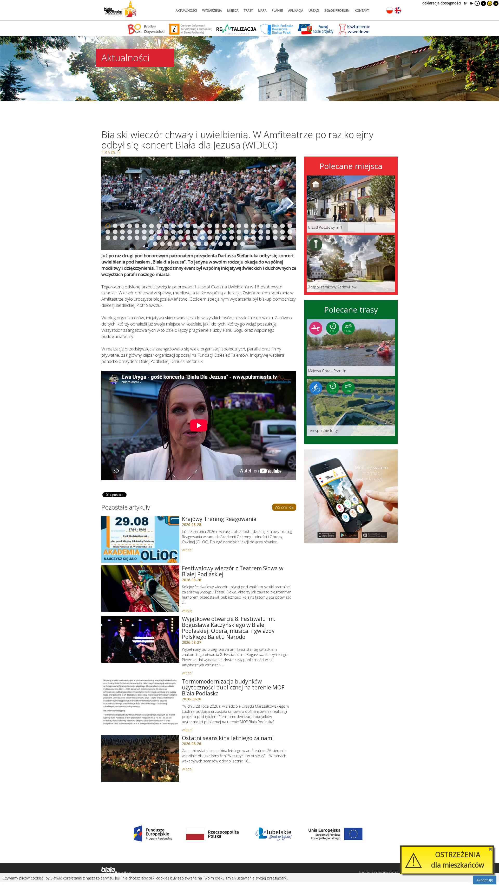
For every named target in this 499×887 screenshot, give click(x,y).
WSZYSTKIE (284, 507)
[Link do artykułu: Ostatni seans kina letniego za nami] (140, 758)
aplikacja (295, 10)
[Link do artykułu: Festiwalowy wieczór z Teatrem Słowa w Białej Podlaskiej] (140, 588)
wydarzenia (212, 10)
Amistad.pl (390, 872)
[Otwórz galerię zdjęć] (198, 203)
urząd (313, 10)
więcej (187, 549)
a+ (465, 3)
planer (277, 10)
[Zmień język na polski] (389, 10)
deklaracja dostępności (441, 3)
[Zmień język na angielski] (398, 10)
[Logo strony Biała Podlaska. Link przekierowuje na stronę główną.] (120, 9)
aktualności (186, 10)
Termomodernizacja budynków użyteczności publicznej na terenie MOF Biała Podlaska (233, 687)
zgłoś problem (337, 10)
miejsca (233, 10)
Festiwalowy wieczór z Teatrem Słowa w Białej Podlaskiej (232, 571)
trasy (248, 10)
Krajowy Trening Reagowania (219, 519)
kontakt (362, 10)
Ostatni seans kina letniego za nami (228, 738)
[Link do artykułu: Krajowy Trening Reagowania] (140, 539)
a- (471, 3)
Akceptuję (484, 879)
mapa (262, 10)
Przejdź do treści (15, 3)
